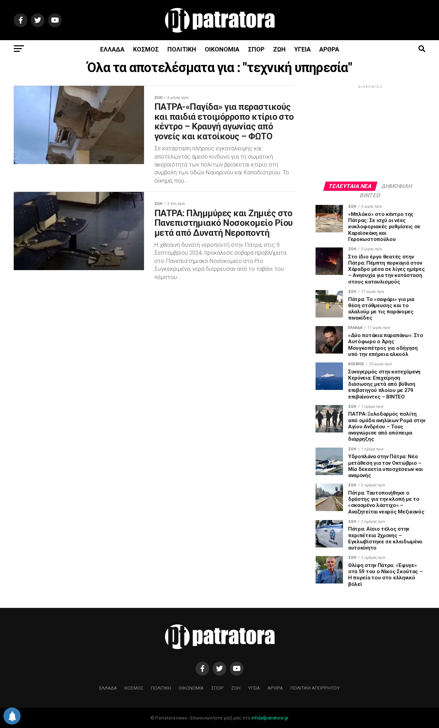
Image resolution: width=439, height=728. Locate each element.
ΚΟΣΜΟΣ (146, 49)
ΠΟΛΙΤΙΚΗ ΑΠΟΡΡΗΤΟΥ (315, 688)
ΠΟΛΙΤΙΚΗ (181, 49)
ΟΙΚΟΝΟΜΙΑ (222, 49)
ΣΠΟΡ (256, 49)
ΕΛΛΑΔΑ (112, 49)
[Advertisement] (370, 133)
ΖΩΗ (279, 49)
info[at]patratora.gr (269, 717)
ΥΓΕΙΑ (302, 49)
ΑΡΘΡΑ (329, 49)
